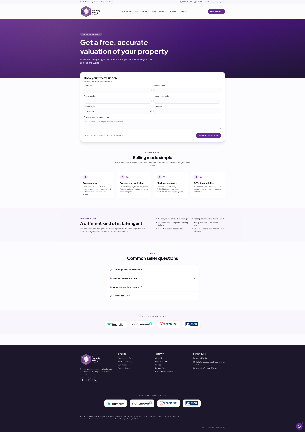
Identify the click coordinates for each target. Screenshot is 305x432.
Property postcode (161, 96)
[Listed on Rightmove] (142, 324)
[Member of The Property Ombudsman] (192, 324)
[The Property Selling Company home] (90, 11)
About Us (159, 358)
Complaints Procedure (164, 371)
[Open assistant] (299, 426)
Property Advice (124, 368)
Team (153, 11)
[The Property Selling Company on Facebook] (82, 379)
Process (163, 11)
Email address (160, 86)
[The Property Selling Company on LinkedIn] (94, 379)
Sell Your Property (125, 361)
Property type (89, 107)
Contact (183, 11)
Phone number (90, 96)
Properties (127, 11)
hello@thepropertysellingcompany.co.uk (210, 2)
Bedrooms (157, 107)
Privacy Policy (118, 135)
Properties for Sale (125, 358)
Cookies (211, 428)
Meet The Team (161, 361)
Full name (88, 86)
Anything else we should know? (97, 117)
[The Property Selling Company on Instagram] (88, 379)
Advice (173, 11)
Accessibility (220, 428)
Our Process (122, 365)
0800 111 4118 (187, 2)
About (144, 11)
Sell (137, 11)
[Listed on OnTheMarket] (168, 324)
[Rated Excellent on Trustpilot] (115, 324)
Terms (203, 428)
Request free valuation (208, 135)
